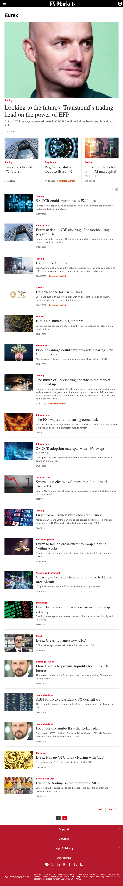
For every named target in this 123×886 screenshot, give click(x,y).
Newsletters (64, 864)
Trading (8, 100)
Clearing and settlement (48, 573)
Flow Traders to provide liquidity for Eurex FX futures (72, 668)
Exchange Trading (45, 662)
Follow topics (47, 864)
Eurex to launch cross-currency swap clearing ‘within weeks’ (71, 546)
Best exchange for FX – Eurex (59, 292)
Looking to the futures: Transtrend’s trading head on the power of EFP (58, 111)
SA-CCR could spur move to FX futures (66, 200)
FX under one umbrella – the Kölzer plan (68, 728)
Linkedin (58, 864)
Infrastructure (42, 225)
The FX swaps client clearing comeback (67, 419)
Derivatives (41, 603)
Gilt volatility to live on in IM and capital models (101, 171)
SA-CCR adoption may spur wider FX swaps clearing (70, 450)
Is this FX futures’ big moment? (60, 321)
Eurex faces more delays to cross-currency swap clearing (73, 609)
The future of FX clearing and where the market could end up (73, 382)
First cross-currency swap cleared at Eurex (69, 515)
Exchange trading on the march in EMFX (68, 783)
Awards (40, 287)
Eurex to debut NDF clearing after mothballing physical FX (72, 232)
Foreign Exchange (45, 779)
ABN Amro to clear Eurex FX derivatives (68, 699)
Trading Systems (44, 695)
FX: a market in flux (51, 263)
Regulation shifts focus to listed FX (58, 169)
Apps (75, 864)
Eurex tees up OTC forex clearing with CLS (70, 757)
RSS (81, 864)
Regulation (50, 162)
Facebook (70, 864)
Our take (40, 316)
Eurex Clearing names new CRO (61, 640)
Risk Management (45, 539)
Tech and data (43, 477)
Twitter (52, 864)
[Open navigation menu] (3, 4)
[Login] (120, 3)
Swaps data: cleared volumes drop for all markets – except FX (75, 483)
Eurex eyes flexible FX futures (19, 169)
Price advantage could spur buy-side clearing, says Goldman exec (74, 352)
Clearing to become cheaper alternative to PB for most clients (74, 579)
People (39, 636)
